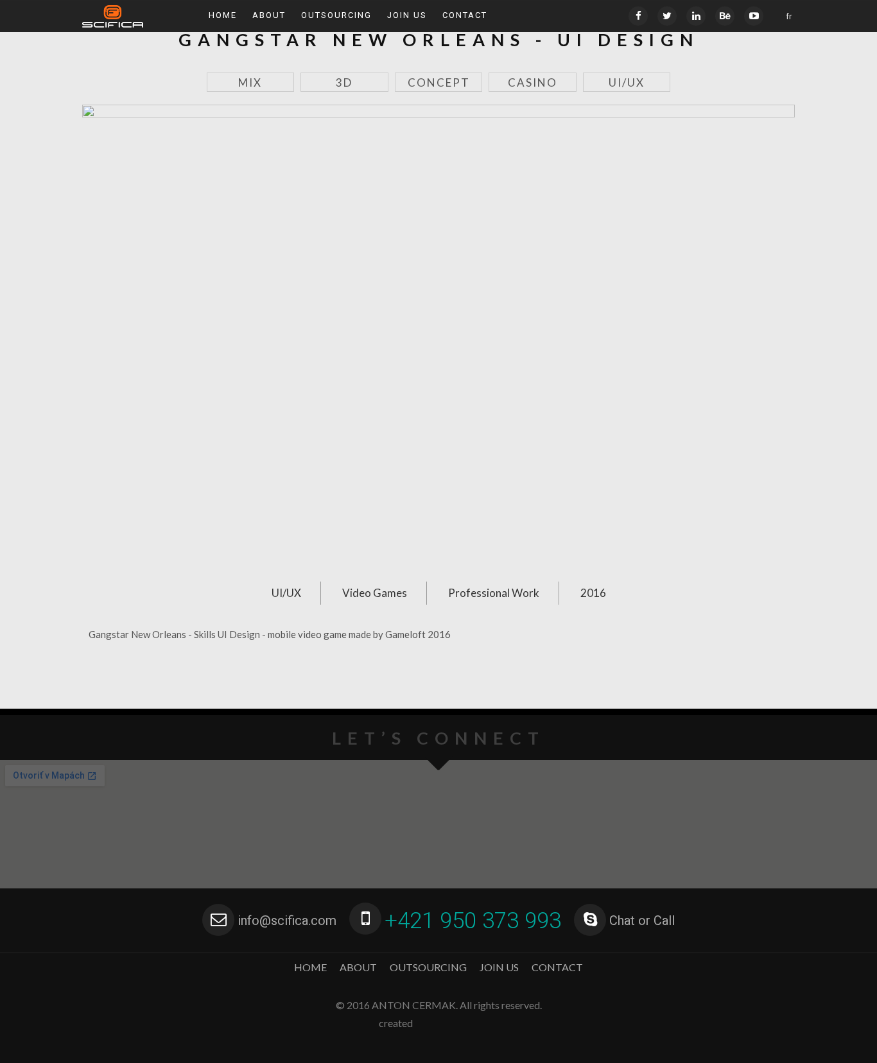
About (269, 15)
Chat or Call (642, 920)
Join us (407, 15)
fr (789, 16)
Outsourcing (336, 15)
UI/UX (627, 82)
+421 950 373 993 (473, 921)
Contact (464, 15)
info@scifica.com (287, 920)
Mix (250, 82)
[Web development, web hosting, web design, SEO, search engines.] (458, 1023)
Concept (439, 82)
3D (344, 82)
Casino (532, 82)
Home (223, 15)
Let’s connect (438, 737)
